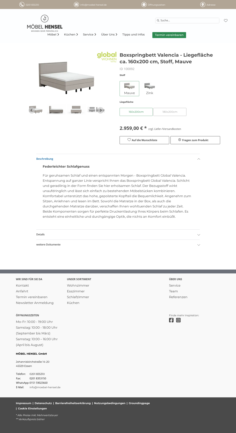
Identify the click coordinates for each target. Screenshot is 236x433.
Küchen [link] (73, 303)
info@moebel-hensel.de (45, 387)
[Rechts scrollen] (100, 110)
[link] (51, 34)
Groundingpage (139, 403)
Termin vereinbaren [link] (32, 297)
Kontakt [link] (22, 285)
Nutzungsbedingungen (109, 403)
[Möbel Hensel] (52, 23)
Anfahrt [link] (22, 291)
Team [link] (173, 291)
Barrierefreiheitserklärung (73, 403)
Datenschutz (43, 403)
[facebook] (171, 320)
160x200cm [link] (136, 111)
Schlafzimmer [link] (78, 297)
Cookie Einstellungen (32, 408)
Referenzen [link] (178, 297)
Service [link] (174, 285)
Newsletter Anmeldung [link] (35, 303)
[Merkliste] (225, 20)
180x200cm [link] (169, 111)
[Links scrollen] (32, 110)
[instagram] (178, 320)
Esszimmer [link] (76, 291)
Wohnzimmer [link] (78, 285)
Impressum (23, 403)
